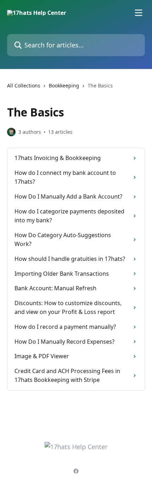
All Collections (23, 85)
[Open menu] (138, 12)
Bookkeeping (64, 85)
